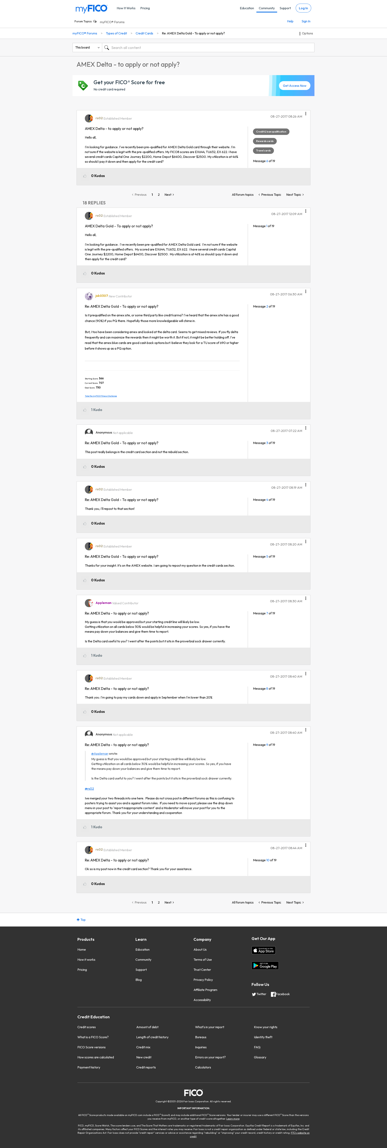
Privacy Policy (203, 980)
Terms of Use (203, 960)
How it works (86, 960)
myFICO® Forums (112, 22)
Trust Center (202, 970)
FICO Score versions (91, 1047)
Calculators (203, 1067)
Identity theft (263, 1037)
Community (267, 8)
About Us (200, 949)
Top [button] (83, 920)
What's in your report (209, 1027)
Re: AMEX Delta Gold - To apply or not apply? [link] (193, 33)
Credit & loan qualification (271, 131)
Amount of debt (147, 1027)
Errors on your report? (210, 1057)
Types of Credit (116, 33)
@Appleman (99, 754)
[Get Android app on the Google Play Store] (265, 965)
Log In (303, 8)
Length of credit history (152, 1037)
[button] (305, 112)
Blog (138, 980)
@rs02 (89, 789)
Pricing (145, 8)
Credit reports (146, 1067)
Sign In (306, 21)
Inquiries (201, 1047)
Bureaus (200, 1037)
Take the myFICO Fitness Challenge (101, 396)
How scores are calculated (95, 1057)
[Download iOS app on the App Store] (264, 950)
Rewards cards (265, 141)
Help (290, 21)
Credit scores (86, 1027)
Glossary (260, 1057)
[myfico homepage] (92, 8)
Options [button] (307, 33)
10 (267, 860)
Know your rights (265, 1027)
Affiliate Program (205, 990)
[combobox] (208, 47)
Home (81, 949)
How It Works (126, 8)
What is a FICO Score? (93, 1037)
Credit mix (143, 1047)
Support (285, 8)
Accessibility (202, 1000)
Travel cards (263, 150)
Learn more (232, 1118)
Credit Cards (144, 33)
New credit (143, 1057)
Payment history (88, 1067)
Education (247, 8)
